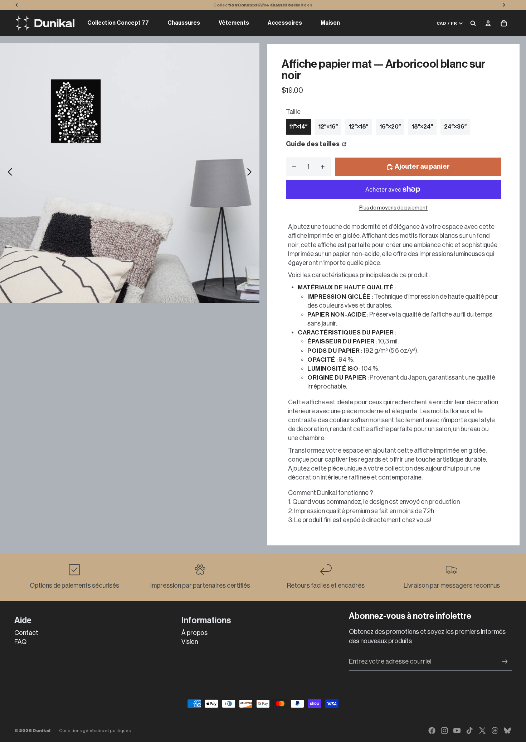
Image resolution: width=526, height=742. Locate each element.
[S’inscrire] (505, 662)
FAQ (20, 642)
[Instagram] (444, 730)
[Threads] (495, 730)
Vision (189, 642)
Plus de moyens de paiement (393, 208)
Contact (26, 633)
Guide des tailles (313, 144)
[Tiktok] (469, 730)
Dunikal (41, 730)
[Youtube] (457, 730)
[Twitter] (482, 730)
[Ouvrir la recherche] (473, 23)
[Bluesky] (507, 730)
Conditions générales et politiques (95, 730)
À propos (194, 633)
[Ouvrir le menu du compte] (488, 23)
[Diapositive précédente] (8, 173)
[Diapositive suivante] (251, 173)
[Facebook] (432, 730)
